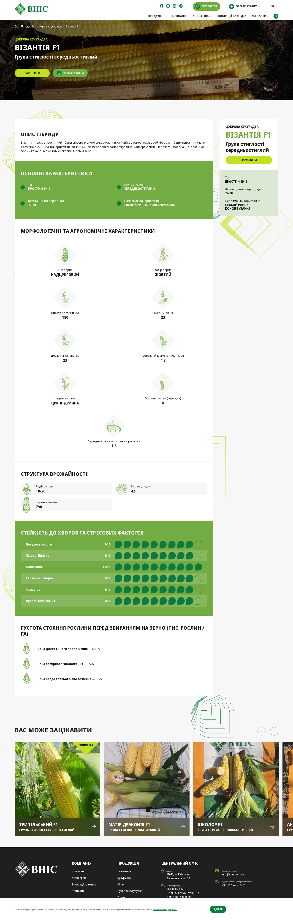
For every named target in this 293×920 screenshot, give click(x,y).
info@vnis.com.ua (233, 874)
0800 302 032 (209, 6)
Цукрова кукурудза (129, 891)
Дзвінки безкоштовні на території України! (183, 895)
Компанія (179, 16)
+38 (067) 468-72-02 (233, 885)
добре (218, 909)
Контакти (259, 16)
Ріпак (120, 884)
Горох (121, 897)
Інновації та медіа (231, 16)
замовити (32, 73)
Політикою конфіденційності (165, 909)
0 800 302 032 (175, 889)
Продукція (156, 16)
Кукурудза (124, 878)
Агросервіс (201, 16)
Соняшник (124, 871)
